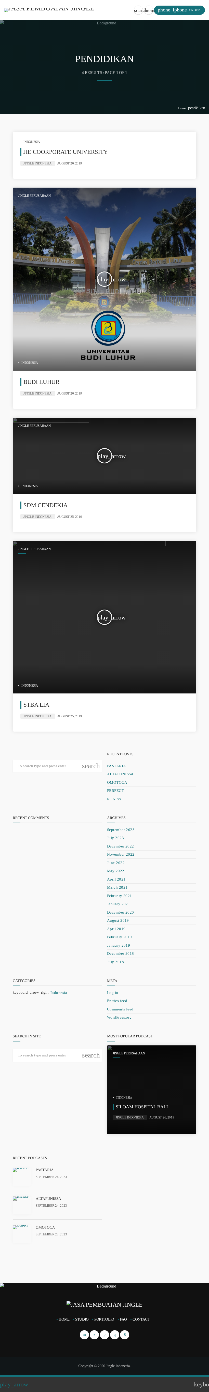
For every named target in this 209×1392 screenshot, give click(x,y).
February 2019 (119, 937)
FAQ (123, 1319)
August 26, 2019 (69, 163)
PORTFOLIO (104, 1319)
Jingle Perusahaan (34, 196)
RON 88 (114, 799)
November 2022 (121, 854)
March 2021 (117, 887)
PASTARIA (116, 766)
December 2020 (120, 912)
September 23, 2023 (51, 1234)
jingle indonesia (37, 163)
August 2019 (118, 920)
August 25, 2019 (69, 517)
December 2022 (120, 846)
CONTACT (141, 1319)
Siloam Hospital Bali (142, 1106)
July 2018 (115, 962)
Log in (112, 993)
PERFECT (115, 791)
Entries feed (117, 1001)
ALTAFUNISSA (120, 774)
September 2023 (121, 830)
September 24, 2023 (51, 1177)
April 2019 (116, 929)
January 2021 (118, 904)
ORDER (179, 9)
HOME (64, 1319)
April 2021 (116, 879)
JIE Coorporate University (65, 151)
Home (182, 108)
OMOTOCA (117, 782)
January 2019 (118, 945)
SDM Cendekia (45, 505)
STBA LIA (36, 704)
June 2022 (116, 863)
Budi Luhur (41, 382)
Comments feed (120, 1009)
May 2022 (115, 871)
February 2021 (119, 896)
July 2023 (115, 838)
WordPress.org (119, 1017)
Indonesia (31, 142)
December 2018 (120, 953)
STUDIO (82, 1319)
